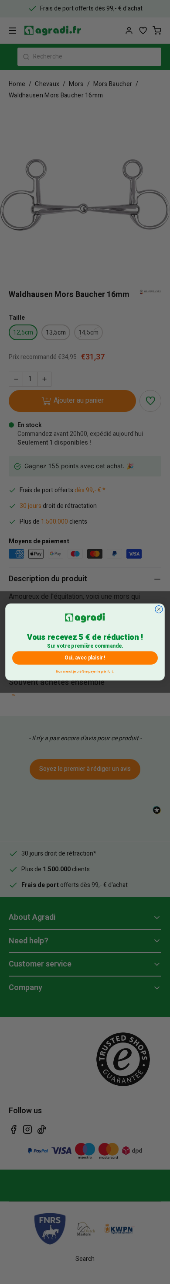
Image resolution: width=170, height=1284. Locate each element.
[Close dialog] (159, 609)
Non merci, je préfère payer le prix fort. (84, 670)
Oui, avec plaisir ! (85, 658)
